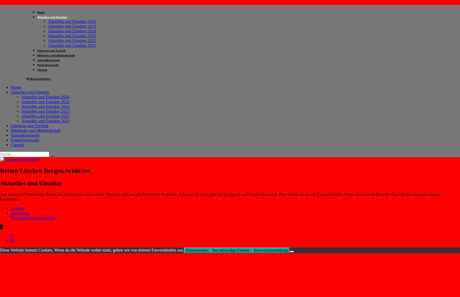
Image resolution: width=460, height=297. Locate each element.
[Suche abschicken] (52, 155)
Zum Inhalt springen (17, 2)
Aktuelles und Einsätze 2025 (45, 101)
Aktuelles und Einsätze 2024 (45, 106)
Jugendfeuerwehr (25, 135)
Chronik (17, 145)
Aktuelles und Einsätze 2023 (45, 111)
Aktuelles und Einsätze (30, 92)
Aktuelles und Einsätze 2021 (45, 121)
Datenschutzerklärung (271, 250)
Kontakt (17, 208)
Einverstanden (197, 250)
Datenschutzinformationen (33, 218)
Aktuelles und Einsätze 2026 (45, 97)
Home (16, 87)
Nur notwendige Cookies (231, 250)
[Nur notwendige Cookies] (292, 251)
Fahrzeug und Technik (29, 125)
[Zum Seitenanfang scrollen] (1, 227)
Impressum (20, 213)
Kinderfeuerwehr (25, 140)
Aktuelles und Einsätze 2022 (45, 116)
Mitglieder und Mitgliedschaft (35, 130)
